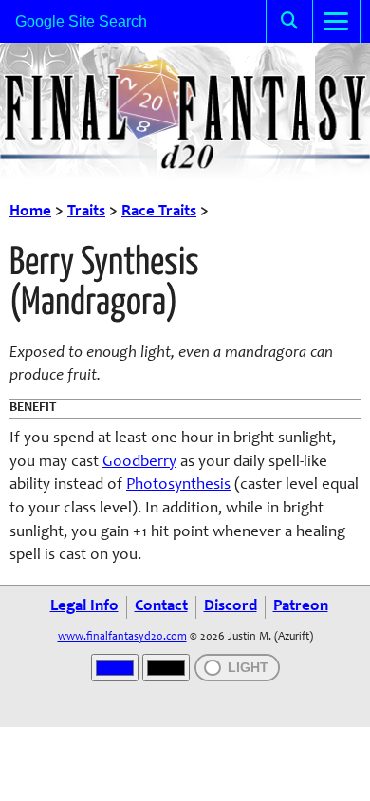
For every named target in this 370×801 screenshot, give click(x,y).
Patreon (300, 607)
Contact (161, 607)
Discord (230, 607)
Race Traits (158, 212)
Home (30, 212)
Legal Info (84, 607)
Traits (86, 212)
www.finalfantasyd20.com (122, 637)
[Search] (289, 21)
